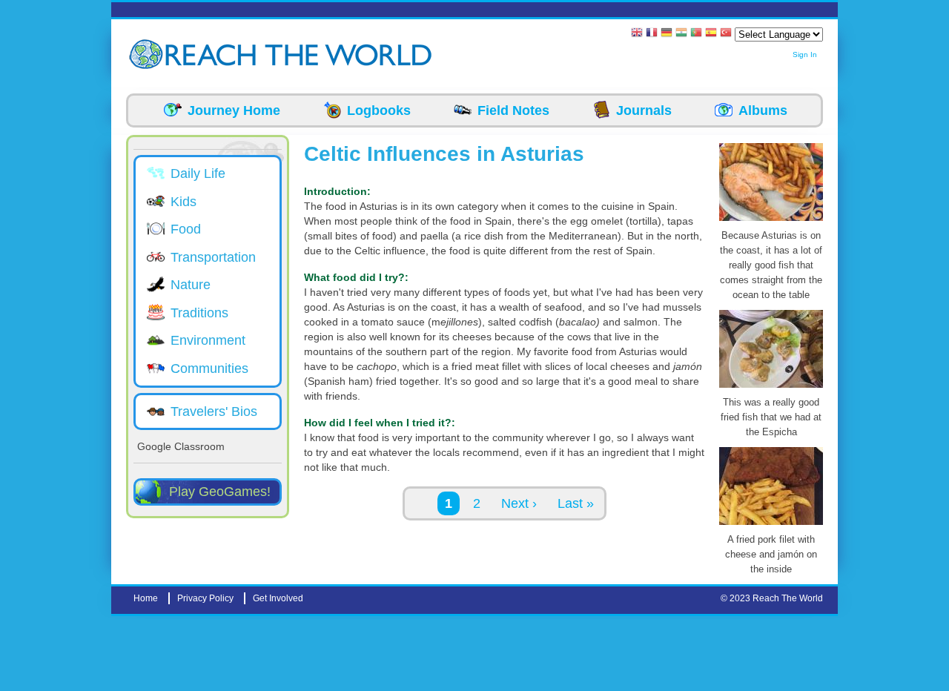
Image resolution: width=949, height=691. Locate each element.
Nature (191, 284)
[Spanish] (711, 34)
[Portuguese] (696, 34)
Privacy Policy (205, 598)
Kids (183, 201)
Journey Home (234, 110)
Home (145, 598)
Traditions (199, 312)
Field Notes (513, 110)
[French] (652, 34)
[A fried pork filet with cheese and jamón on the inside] (771, 525)
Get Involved (278, 598)
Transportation (213, 257)
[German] (666, 34)
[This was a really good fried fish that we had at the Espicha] (771, 388)
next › (519, 503)
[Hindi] (681, 34)
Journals (644, 110)
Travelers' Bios (214, 411)
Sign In (805, 54)
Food (186, 229)
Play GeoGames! (220, 491)
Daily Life (198, 173)
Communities (209, 368)
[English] (637, 34)
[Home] (148, 54)
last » (576, 503)
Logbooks (379, 110)
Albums (762, 110)
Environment (208, 340)
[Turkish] (726, 34)
